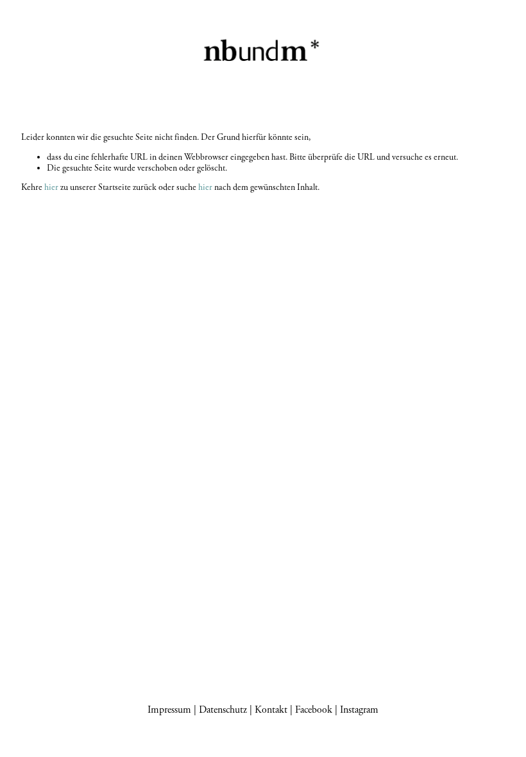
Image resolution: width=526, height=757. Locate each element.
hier (51, 187)
